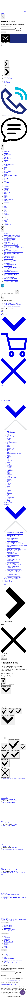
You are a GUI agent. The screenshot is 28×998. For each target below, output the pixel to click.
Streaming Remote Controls (10, 274)
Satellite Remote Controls (10, 268)
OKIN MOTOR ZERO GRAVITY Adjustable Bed (13, 919)
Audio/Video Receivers (9, 239)
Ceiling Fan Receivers (9, 243)
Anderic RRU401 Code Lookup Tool (13, 960)
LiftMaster (6, 186)
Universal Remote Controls (10, 278)
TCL (5, 210)
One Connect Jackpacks (10, 257)
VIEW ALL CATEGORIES (11, 281)
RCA (5, 203)
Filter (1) (3, 683)
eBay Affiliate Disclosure (10, 929)
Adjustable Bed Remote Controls (12, 235)
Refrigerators (7, 263)
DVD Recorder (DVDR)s (10, 250)
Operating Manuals (8, 259)
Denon (5, 155)
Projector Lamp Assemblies (10, 260)
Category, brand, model (14, 739)
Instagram (6, 944)
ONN (5, 195)
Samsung (6, 204)
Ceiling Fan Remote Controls (11, 245)
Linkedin (6, 947)
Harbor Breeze (7, 171)
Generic (6, 165)
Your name (18, 30)
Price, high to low (15, 750)
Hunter (5, 176)
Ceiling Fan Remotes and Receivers (12, 304)
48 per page (18, 708)
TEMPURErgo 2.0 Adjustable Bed (9, 869)
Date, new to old (5, 759)
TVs (5, 275)
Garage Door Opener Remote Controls (13, 252)
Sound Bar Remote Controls (11, 271)
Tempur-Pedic (4, 798)
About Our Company (9, 955)
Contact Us (6, 954)
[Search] (1, 295)
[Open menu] (1, 44)
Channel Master (8, 154)
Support (3, 311)
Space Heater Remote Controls (11, 273)
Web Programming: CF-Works (14, 980)
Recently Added (8, 78)
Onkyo (5, 193)
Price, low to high (5, 750)
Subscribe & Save (5, 42)
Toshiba (6, 211)
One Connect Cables (9, 256)
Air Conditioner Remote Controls (12, 236)
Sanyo (5, 206)
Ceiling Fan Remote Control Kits (12, 246)
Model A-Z (23, 744)
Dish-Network (7, 158)
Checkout (7, 400)
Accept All (10, 996)
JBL (5, 179)
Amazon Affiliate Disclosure (11, 930)
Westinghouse (7, 219)
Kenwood (6, 182)
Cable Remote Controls (9, 240)
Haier (5, 168)
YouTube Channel (8, 942)
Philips (5, 197)
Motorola (6, 190)
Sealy (2, 821)
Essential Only (17, 996)
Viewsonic (6, 214)
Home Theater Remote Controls (11, 253)
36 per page (11, 708)
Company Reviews (8, 925)
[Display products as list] (5, 768)
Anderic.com (7, 937)
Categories (7, 67)
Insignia (6, 178)
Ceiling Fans (7, 242)
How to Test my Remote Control (12, 963)
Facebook (6, 943)
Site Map (6, 961)
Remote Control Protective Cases (12, 267)
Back (2, 148)
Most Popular (7, 77)
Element (6, 160)
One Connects (7, 254)
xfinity (5, 220)
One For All (7, 192)
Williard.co (6, 940)
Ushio (5, 213)
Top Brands (6, 151)
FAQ (5, 957)
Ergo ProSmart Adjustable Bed (8, 799)
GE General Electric (9, 164)
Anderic (6, 153)
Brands (6, 60)
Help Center (7, 82)
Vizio (5, 217)
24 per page (4, 708)
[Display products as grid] (4, 768)
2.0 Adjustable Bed (5, 823)
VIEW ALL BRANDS (9, 224)
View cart (3, 400)
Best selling (4, 744)
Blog (5, 80)
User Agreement (8, 926)
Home (5, 584)
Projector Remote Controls (10, 261)
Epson (5, 161)
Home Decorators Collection (11, 175)
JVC (5, 181)
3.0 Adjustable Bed (5, 846)
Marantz (6, 189)
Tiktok (5, 946)
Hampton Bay (7, 169)
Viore (5, 216)
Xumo (5, 221)
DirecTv (6, 157)
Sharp (5, 207)
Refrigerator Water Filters (10, 264)
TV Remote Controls (9, 277)
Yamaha (6, 223)
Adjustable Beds (5, 777)
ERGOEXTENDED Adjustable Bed (10, 894)
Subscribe (3, 32)
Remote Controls (8, 266)
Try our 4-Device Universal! (11, 303)
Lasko (5, 183)
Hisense (6, 172)
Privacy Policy (7, 928)
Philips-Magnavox (8, 199)
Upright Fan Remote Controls (11, 280)
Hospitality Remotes (9, 958)
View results (4, 658)
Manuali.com (7, 939)
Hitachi (5, 174)
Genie (5, 167)
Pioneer (5, 200)
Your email (18, 28)
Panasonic (6, 196)
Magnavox (6, 188)
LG (4, 185)
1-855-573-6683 (8, 115)
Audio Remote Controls (9, 238)
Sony (5, 209)
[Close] (1, 655)
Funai (5, 162)
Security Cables (7, 270)
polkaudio (6, 202)
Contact (6, 81)
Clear (2, 657)
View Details (13, 800)
